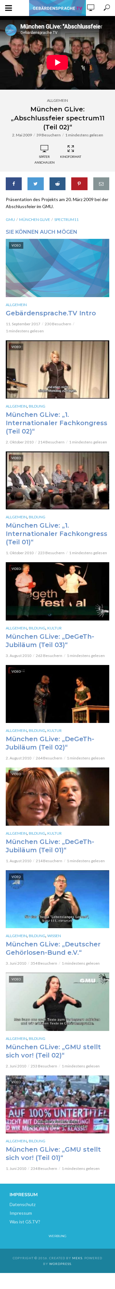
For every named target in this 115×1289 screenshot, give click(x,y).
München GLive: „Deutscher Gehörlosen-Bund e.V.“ (53, 948)
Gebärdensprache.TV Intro (51, 313)
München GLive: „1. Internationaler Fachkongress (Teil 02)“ (56, 423)
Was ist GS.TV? (25, 1221)
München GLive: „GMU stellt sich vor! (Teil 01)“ (53, 1154)
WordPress (60, 1264)
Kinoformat (70, 156)
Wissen (54, 935)
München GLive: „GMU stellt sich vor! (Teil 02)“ (53, 1051)
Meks (77, 1258)
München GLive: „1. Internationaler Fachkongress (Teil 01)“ (56, 534)
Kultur (54, 628)
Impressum (21, 1213)
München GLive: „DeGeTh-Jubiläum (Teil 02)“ (50, 743)
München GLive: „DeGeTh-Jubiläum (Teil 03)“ (50, 641)
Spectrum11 (66, 219)
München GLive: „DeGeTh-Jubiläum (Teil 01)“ (50, 846)
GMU (10, 219)
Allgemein (57, 100)
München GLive (34, 219)
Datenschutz (22, 1204)
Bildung (37, 406)
